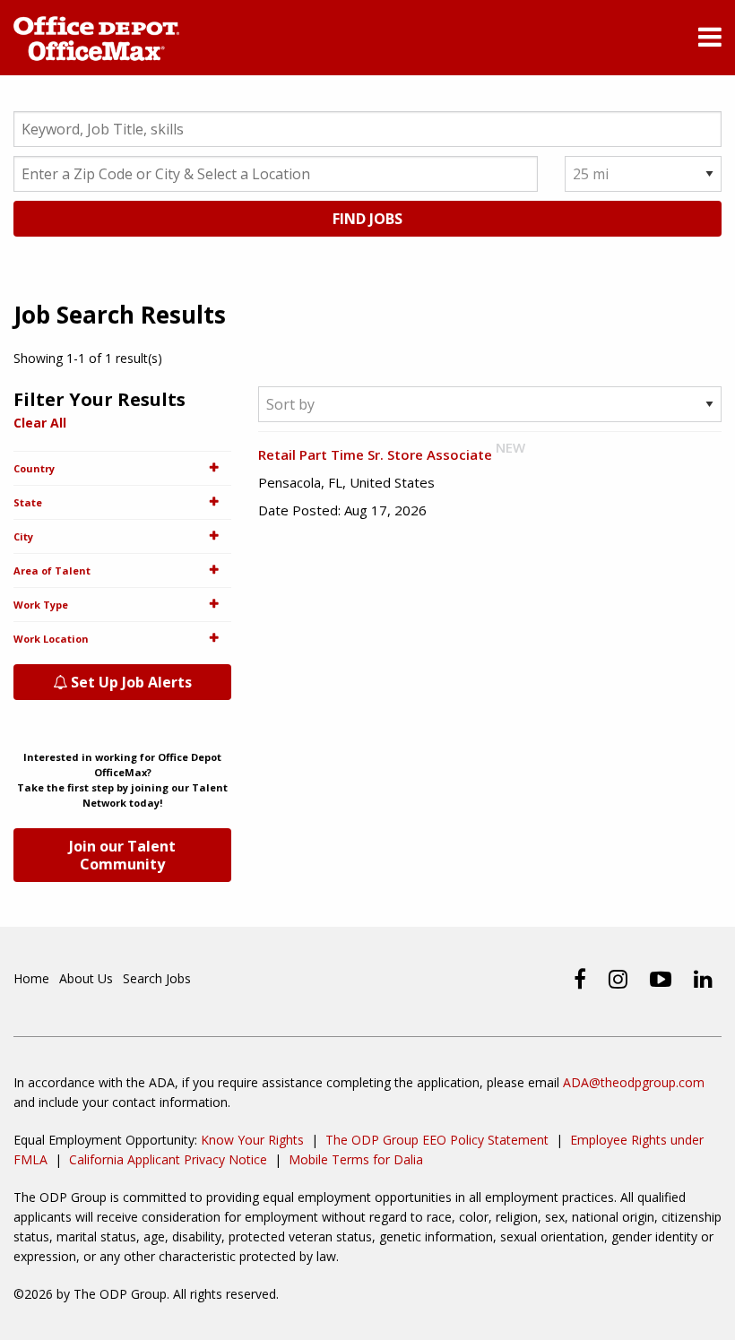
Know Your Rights (252, 1139)
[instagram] (618, 979)
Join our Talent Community (122, 855)
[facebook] (580, 979)
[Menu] (710, 40)
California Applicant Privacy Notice (168, 1159)
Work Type (40, 604)
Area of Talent (52, 570)
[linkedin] (703, 979)
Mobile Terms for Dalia (356, 1159)
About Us (86, 978)
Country (34, 468)
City (23, 536)
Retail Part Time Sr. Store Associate (375, 454)
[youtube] (660, 979)
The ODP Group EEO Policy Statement (437, 1139)
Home (31, 978)
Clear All (39, 422)
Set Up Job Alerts (129, 682)
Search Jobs (157, 978)
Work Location (51, 638)
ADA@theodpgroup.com (634, 1082)
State (27, 502)
